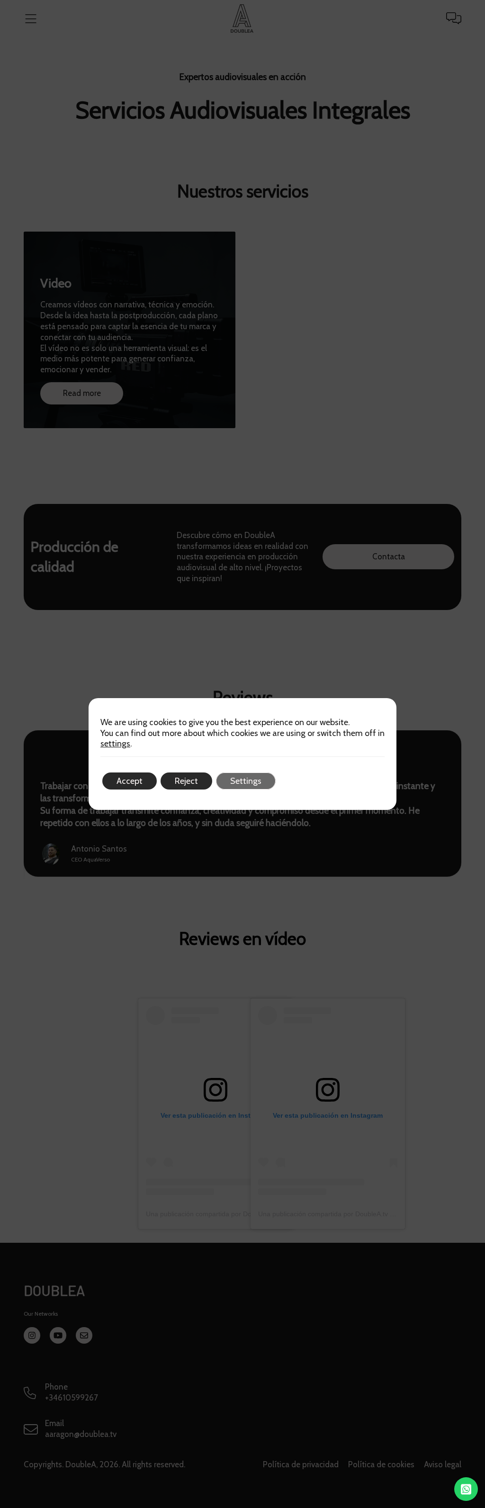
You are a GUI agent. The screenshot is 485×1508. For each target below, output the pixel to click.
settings (115, 743)
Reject (186, 781)
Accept (130, 781)
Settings (245, 781)
